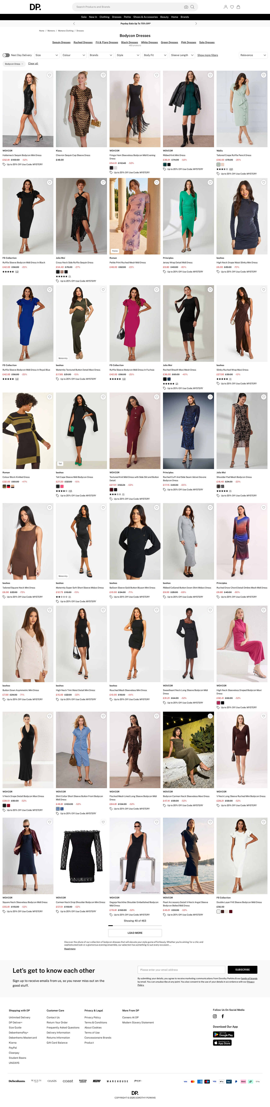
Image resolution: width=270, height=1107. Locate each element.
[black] (58, 486)
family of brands (249, 978)
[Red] (8, 486)
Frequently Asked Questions (63, 1027)
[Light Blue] (58, 809)
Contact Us (53, 1017)
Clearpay (14, 1052)
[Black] (111, 168)
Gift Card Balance (57, 1042)
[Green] (165, 164)
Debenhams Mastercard (23, 1037)
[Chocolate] (222, 911)
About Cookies (93, 1027)
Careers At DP (130, 1017)
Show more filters (207, 55)
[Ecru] (115, 168)
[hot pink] (62, 486)
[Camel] (12, 486)
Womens (51, 31)
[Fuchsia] (218, 703)
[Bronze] (62, 272)
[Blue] (62, 809)
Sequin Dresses (61, 42)
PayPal (13, 1047)
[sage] (218, 164)
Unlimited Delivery (19, 1017)
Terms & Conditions (95, 1022)
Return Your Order (57, 1022)
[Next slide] (196, 23)
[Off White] (226, 911)
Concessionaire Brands (97, 1037)
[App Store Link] (223, 1038)
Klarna (13, 1042)
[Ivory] (218, 911)
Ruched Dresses (83, 42)
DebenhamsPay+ (18, 1032)
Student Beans (17, 1057)
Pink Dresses (188, 42)
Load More (135, 933)
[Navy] (66, 272)
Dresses (80, 31)
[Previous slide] (74, 23)
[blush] (222, 164)
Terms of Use (92, 1032)
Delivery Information (58, 1032)
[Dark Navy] (222, 486)
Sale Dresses (207, 42)
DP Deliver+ (15, 1022)
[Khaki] (4, 486)
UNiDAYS (14, 1062)
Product (89, 1042)
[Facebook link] (223, 1016)
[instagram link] (215, 1016)
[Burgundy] (111, 489)
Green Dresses (169, 42)
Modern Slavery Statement (138, 1022)
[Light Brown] (218, 486)
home (41, 31)
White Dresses (149, 42)
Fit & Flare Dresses (107, 42)
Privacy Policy (92, 1017)
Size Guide (15, 1027)
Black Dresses (129, 42)
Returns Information (58, 1037)
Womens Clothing (65, 31)
